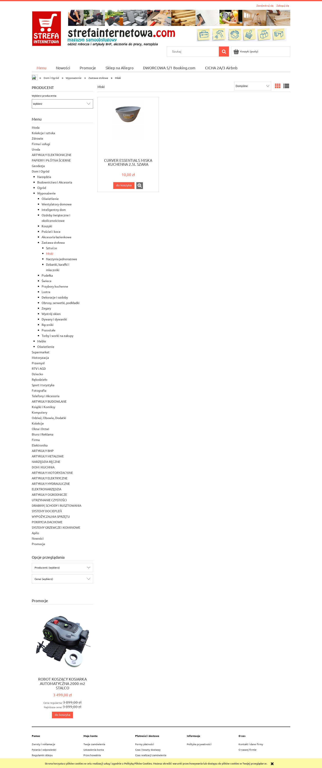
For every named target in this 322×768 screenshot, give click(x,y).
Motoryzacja (40, 357)
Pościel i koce (51, 231)
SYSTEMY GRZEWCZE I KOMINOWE (56, 527)
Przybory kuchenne (55, 286)
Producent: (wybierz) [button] (47, 567)
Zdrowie (37, 138)
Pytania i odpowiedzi (44, 749)
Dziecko (37, 374)
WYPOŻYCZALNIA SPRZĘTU (51, 516)
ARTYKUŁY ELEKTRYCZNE (49, 478)
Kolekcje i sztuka (43, 133)
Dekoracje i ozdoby (55, 297)
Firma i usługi (41, 144)
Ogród (41, 188)
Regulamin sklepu (42, 755)
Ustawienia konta (93, 749)
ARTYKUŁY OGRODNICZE (49, 494)
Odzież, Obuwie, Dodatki (49, 418)
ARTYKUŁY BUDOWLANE (49, 401)
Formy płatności (144, 744)
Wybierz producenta (44, 95)
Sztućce (51, 248)
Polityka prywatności (199, 744)
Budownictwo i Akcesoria (54, 182)
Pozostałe (48, 330)
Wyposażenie (46, 193)
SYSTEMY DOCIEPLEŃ (47, 511)
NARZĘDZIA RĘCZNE (46, 462)
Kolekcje (38, 423)
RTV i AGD (39, 368)
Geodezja (38, 166)
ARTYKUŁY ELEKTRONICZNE (51, 155)
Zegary (46, 308)
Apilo (35, 533)
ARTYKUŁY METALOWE (48, 456)
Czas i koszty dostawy (148, 749)
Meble (41, 341)
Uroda (36, 149)
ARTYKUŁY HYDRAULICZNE (51, 483)
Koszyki (47, 226)
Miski (49, 253)
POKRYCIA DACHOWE (47, 522)
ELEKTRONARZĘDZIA (46, 489)
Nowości (38, 538)
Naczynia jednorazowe (61, 259)
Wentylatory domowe (57, 204)
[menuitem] (41, 67)
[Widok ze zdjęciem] (278, 86)
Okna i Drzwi (40, 429)
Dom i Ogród (40, 171)
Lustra (46, 292)
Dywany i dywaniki (54, 319)
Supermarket (41, 352)
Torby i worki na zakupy (57, 336)
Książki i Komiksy (43, 407)
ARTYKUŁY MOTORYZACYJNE (52, 473)
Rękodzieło (39, 379)
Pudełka (47, 275)
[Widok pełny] (286, 86)
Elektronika (40, 445)
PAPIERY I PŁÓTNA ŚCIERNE (51, 160)
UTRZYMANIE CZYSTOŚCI (49, 500)
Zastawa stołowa (53, 242)
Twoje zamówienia (94, 744)
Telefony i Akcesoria (45, 396)
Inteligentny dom (54, 210)
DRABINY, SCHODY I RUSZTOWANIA (56, 505)
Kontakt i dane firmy (251, 744)
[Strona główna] (161, 27)
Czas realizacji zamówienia (150, 755)
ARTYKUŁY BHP (43, 451)
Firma (36, 440)
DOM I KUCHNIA (43, 467)
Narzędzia (44, 177)
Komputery (39, 412)
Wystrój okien (51, 314)
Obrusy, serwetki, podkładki (61, 303)
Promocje (38, 544)
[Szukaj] (224, 51)
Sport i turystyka (43, 385)
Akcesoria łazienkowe (56, 237)
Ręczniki (47, 325)
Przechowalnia (92, 755)
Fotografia (39, 390)
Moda (35, 127)
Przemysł (38, 363)
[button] (139, 185)
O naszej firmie (248, 749)
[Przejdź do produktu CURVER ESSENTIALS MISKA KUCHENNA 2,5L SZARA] (128, 127)
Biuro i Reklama (42, 434)
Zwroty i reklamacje (43, 744)
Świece (46, 281)
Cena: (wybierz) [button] (44, 579)
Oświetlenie (50, 199)
